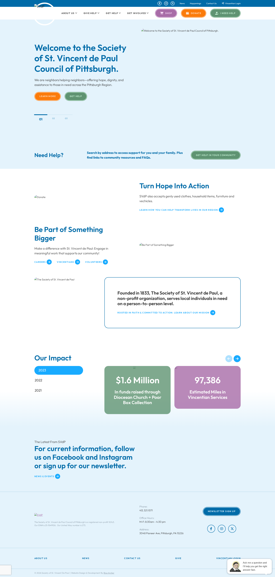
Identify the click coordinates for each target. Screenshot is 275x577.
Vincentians (65, 262)
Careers (40, 262)
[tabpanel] (172, 390)
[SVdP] (44, 14)
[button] (75, 13)
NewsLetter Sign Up (222, 511)
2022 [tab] (38, 380)
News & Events (44, 476)
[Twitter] (173, 3)
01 (41, 118)
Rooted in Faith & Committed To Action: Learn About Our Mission (163, 312)
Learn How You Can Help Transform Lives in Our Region (178, 209)
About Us (67, 13)
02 (53, 119)
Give (42, 91)
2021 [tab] (38, 390)
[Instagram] (166, 3)
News (182, 3)
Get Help (112, 13)
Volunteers (93, 262)
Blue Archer (109, 573)
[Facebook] (160, 3)
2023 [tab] (42, 370)
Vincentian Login (233, 3)
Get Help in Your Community (216, 155)
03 (66, 118)
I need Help (228, 13)
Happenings (195, 3)
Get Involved (136, 13)
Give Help (90, 13)
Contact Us (211, 3)
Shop (168, 13)
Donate (196, 13)
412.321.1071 (146, 510)
